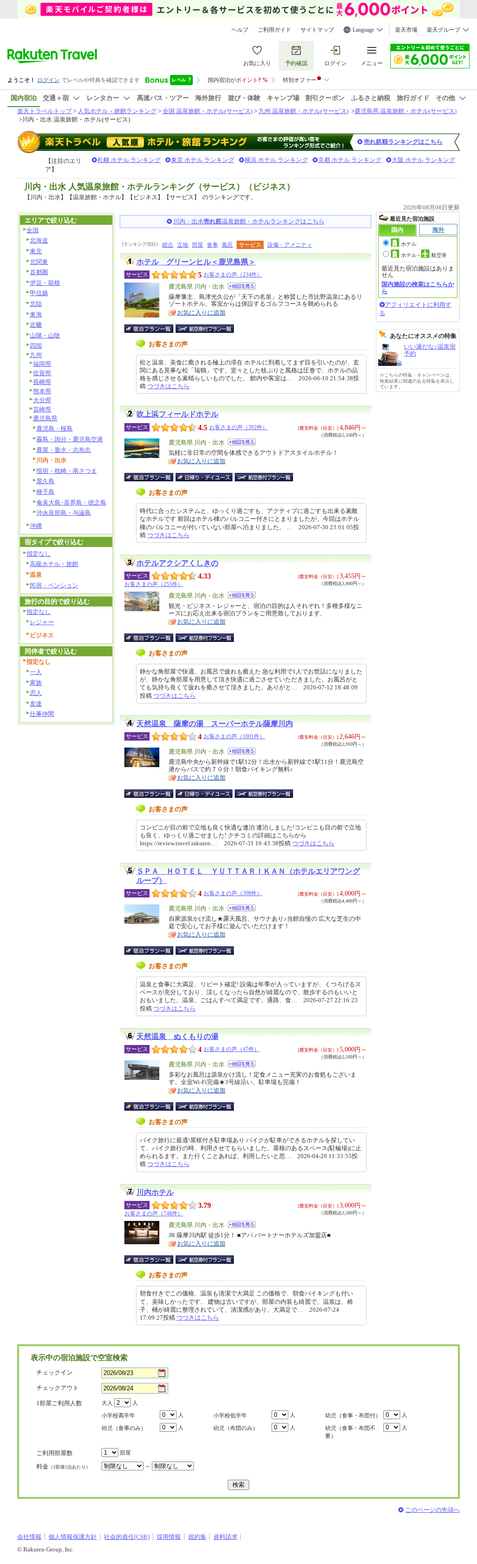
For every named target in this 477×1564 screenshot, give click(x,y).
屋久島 (45, 481)
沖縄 (36, 525)
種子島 (45, 491)
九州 (36, 354)
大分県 (42, 400)
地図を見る (242, 286)
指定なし (39, 553)
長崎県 (42, 381)
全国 (33, 230)
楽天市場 (406, 30)
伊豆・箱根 (45, 282)
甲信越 (39, 293)
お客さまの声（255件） (153, 584)
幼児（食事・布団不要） (350, 1432)
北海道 (39, 240)
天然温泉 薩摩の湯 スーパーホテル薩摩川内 (214, 724)
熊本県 (42, 391)
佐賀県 (42, 373)
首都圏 (39, 272)
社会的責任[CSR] (127, 1536)
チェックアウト (57, 1387)
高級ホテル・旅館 (54, 563)
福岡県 (42, 363)
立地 (182, 245)
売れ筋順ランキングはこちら (403, 141)
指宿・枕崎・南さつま (66, 470)
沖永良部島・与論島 (63, 512)
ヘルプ (240, 30)
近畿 (36, 324)
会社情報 (29, 1536)
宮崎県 (42, 409)
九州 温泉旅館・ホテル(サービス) (303, 111)
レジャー (42, 622)
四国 (36, 345)
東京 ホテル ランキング (202, 159)
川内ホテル (155, 1192)
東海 (36, 314)
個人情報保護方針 (72, 1536)
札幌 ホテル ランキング (129, 159)
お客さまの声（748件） (153, 1213)
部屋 (197, 245)
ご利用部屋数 (54, 1452)
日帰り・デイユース (205, 477)
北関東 (39, 261)
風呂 (227, 245)
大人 (107, 1403)
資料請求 (225, 1536)
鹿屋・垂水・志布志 (63, 449)
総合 (167, 245)
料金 (63, 1466)
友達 (36, 703)
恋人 (36, 692)
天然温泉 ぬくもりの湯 (177, 1036)
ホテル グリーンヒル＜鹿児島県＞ (196, 262)
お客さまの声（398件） (233, 893)
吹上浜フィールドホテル (177, 414)
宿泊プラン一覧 (153, 328)
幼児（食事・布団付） (353, 1415)
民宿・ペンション (54, 585)
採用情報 (169, 1536)
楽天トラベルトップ (44, 111)
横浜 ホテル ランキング (276, 159)
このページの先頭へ (432, 1509)
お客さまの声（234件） (233, 274)
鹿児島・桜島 (54, 428)
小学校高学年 (118, 1415)
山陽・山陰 (45, 335)
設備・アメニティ (289, 245)
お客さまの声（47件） (231, 1049)
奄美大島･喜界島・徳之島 (71, 502)
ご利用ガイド (274, 30)
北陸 (36, 303)
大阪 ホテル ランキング (423, 159)
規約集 (197, 1536)
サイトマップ (317, 30)
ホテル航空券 (424, 255)
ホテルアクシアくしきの (177, 563)
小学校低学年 (230, 1415)
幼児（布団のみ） (235, 1428)
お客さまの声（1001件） (234, 736)
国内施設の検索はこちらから (418, 287)
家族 (36, 682)
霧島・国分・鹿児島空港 (69, 439)
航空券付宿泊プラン (205, 328)
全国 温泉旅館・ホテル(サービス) (207, 111)
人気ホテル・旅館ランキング (117, 111)
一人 (36, 671)
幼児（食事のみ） (124, 1428)
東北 (36, 251)
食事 (212, 245)
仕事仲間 (42, 713)
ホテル (408, 244)
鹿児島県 (45, 418)
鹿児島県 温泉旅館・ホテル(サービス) (405, 111)
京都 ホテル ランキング (350, 159)
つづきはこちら (168, 386)
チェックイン (54, 1372)
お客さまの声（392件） (238, 427)
